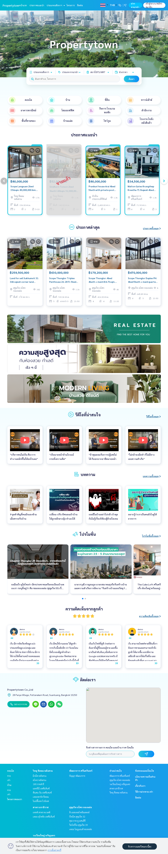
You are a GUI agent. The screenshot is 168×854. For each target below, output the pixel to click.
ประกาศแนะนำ (36, 5)
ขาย (9, 775)
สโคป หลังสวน (39, 780)
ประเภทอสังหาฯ (55, 5)
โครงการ (71, 5)
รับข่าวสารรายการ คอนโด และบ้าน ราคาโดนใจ (110, 747)
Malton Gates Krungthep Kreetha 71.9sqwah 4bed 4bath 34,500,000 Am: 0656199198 (141, 188)
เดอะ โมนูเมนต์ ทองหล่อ (80, 829)
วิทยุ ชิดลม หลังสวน (43, 770)
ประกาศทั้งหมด (151, 228)
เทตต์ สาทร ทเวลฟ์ (41, 812)
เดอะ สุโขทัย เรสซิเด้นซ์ (44, 816)
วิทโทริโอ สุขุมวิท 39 (78, 824)
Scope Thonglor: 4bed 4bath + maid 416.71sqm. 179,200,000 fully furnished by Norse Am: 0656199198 (103, 280)
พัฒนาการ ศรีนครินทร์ (80, 770)
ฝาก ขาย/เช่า (135, 5)
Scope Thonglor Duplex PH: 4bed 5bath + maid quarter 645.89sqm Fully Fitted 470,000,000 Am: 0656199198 (142, 280)
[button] (163, 43)
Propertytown (12, 5)
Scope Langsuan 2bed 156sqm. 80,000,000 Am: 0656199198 (23, 188)
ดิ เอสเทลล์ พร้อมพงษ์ (79, 812)
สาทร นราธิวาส (41, 807)
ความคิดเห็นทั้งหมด (149, 616)
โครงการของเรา (14, 799)
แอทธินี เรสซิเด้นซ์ (41, 788)
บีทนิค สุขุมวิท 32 (77, 816)
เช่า (8, 780)
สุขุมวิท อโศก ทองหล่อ (80, 807)
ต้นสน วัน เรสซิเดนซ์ (42, 792)
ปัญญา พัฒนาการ (77, 775)
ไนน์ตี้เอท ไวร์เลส (41, 800)
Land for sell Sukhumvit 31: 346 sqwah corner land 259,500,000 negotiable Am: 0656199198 (25, 280)
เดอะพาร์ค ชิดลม (41, 796)
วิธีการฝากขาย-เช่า (144, 791)
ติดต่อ (80, 5)
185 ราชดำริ (38, 784)
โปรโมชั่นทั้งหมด (150, 535)
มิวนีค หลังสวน (39, 775)
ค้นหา (131, 78)
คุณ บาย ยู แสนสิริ (77, 820)
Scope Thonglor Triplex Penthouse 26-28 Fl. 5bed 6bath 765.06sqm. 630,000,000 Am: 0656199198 (62, 280)
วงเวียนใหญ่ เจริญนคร (44, 835)
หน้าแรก (23, 5)
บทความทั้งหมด (151, 476)
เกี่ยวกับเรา (140, 785)
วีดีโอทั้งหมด (152, 416)
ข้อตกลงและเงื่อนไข (144, 770)
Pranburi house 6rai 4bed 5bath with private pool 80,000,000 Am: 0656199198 (102, 188)
